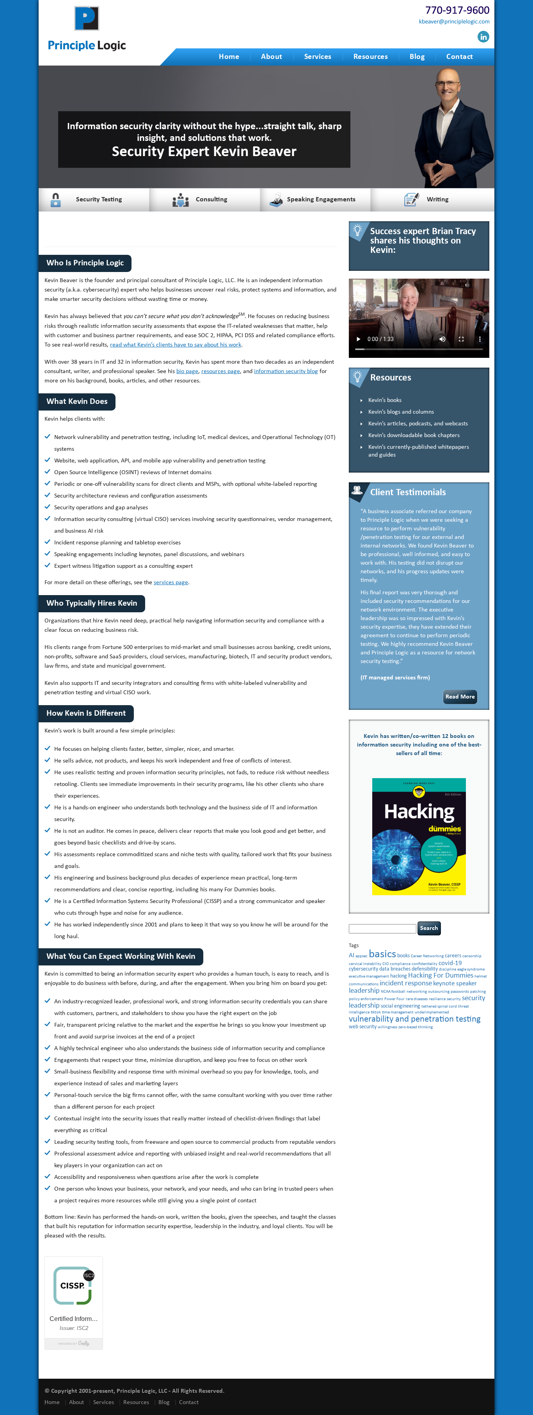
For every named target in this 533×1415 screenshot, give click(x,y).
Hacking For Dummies (440, 975)
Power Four (394, 999)
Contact (459, 57)
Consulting (211, 199)
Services (318, 57)
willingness (387, 1027)
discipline (447, 969)
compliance (400, 964)
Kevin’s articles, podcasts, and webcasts (418, 424)
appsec (361, 956)
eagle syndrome (471, 969)
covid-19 (450, 963)
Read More (460, 697)
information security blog (286, 371)
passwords (460, 992)
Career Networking (427, 956)
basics (382, 954)
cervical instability (365, 964)
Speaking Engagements (321, 199)
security (454, 999)
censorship (471, 956)
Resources (371, 57)
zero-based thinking (415, 1027)
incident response (406, 983)
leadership (364, 991)
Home (229, 57)
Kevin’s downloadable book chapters (414, 435)
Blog (417, 57)
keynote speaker (455, 983)
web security (363, 1027)
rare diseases (417, 999)
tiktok (376, 1012)
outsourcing (438, 992)
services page (171, 583)
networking (417, 992)
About (271, 57)
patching (478, 992)
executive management (369, 976)
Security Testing (99, 199)
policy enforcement (366, 999)
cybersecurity (363, 969)
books (403, 956)
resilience (437, 999)
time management (398, 1012)
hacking (398, 976)
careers (453, 956)
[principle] (87, 50)
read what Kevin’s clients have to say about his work (175, 345)
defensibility (425, 969)
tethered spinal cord (439, 1006)
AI (351, 955)
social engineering (400, 1006)
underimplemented (432, 1012)
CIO (385, 964)
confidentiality (424, 964)
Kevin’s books (385, 400)
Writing (438, 199)
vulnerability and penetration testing (415, 1019)
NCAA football (393, 992)
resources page (220, 371)
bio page (187, 371)
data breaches (394, 969)
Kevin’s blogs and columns (401, 412)
